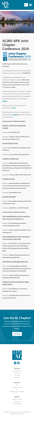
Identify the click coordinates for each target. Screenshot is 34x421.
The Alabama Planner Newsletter (17, 391)
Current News (17, 373)
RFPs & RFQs (17, 377)
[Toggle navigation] (30, 5)
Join (17, 385)
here (14, 108)
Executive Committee (17, 399)
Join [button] (26, 4)
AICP (17, 389)
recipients (15, 114)
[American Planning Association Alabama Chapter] (5, 5)
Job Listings (17, 375)
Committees (17, 401)
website (4, 101)
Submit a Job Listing (17, 387)
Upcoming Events (17, 370)
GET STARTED (17, 334)
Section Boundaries (17, 403)
